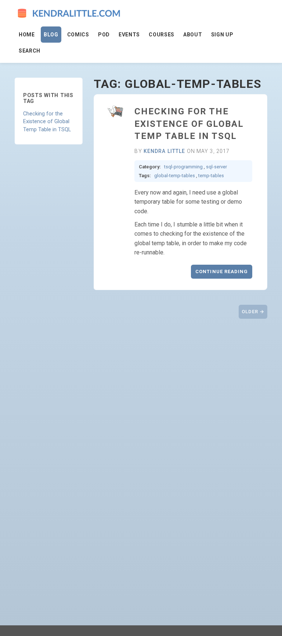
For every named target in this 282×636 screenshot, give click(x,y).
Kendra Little (164, 151)
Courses (161, 34)
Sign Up (222, 34)
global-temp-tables (174, 175)
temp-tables (211, 175)
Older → (253, 311)
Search (29, 51)
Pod (104, 34)
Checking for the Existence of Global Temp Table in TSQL (47, 122)
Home (27, 34)
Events (129, 34)
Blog (51, 34)
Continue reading (221, 271)
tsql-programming (183, 166)
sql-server (216, 166)
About (192, 34)
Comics (78, 34)
